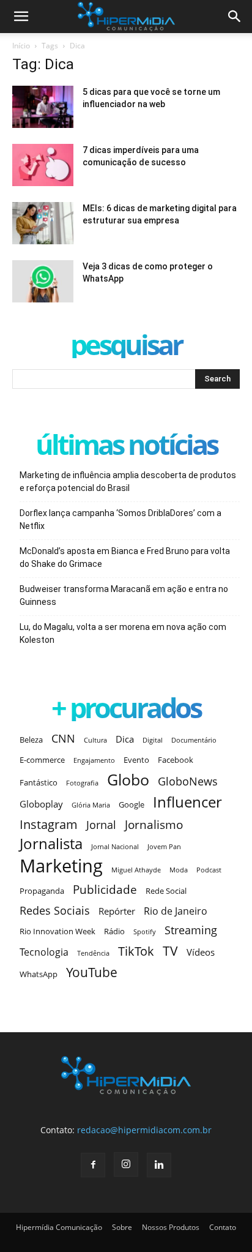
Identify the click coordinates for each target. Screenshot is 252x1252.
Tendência (93, 953)
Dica (125, 739)
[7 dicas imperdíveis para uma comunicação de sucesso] (42, 165)
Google (131, 804)
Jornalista (51, 844)
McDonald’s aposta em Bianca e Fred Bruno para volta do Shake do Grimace (125, 557)
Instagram (49, 824)
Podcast (208, 870)
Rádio (114, 931)
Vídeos (201, 952)
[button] (235, 16)
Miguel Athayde (136, 870)
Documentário (194, 740)
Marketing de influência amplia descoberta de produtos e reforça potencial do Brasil (128, 481)
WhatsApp (38, 974)
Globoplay (41, 804)
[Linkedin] (159, 1165)
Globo (128, 779)
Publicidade (105, 889)
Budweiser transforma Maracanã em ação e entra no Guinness (124, 595)
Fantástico (38, 782)
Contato (222, 1227)
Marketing (61, 866)
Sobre (122, 1227)
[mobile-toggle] (20, 16)
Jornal (101, 825)
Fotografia (82, 783)
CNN (63, 738)
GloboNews (188, 781)
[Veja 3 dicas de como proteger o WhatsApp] (42, 281)
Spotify (144, 932)
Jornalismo (154, 824)
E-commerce (42, 759)
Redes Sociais (55, 910)
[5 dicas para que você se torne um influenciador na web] (42, 107)
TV (170, 951)
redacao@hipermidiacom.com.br (144, 1130)
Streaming (191, 930)
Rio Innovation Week (57, 931)
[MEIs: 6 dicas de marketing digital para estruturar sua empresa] (42, 223)
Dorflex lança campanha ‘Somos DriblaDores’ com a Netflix (120, 519)
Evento (136, 759)
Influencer (187, 802)
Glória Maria (91, 805)
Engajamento (94, 760)
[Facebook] (93, 1165)
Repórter (116, 911)
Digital (153, 740)
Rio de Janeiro (175, 911)
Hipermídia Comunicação (59, 1227)
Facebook (175, 759)
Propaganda (42, 890)
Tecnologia (44, 952)
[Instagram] (126, 1164)
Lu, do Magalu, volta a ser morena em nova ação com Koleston (123, 633)
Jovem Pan (164, 846)
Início (21, 45)
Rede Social (166, 890)
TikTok (136, 951)
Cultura (95, 740)
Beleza (31, 739)
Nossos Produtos (170, 1227)
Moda (178, 870)
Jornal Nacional (115, 846)
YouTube (91, 972)
